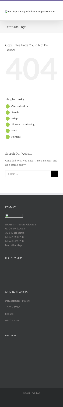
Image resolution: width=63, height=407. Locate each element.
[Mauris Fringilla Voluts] (24, 269)
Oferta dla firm (19, 106)
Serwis (15, 112)
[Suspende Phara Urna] (24, 277)
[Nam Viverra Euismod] (50, 269)
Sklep (14, 118)
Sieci (14, 130)
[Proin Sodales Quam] (37, 269)
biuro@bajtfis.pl (39, 3)
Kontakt (15, 136)
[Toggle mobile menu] (56, 15)
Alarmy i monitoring (22, 124)
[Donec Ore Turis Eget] (11, 269)
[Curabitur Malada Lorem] (11, 277)
